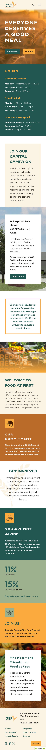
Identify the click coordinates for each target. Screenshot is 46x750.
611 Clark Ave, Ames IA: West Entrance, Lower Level (30, 716)
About (8, 728)
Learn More (18, 276)
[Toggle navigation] (39, 5)
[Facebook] (10, 743)
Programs (27, 728)
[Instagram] (6, 743)
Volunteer (12, 51)
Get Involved (10, 732)
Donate (29, 51)
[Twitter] (13, 743)
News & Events (11, 736)
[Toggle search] (33, 4)
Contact (27, 736)
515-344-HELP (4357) (29, 723)
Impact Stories (29, 732)
